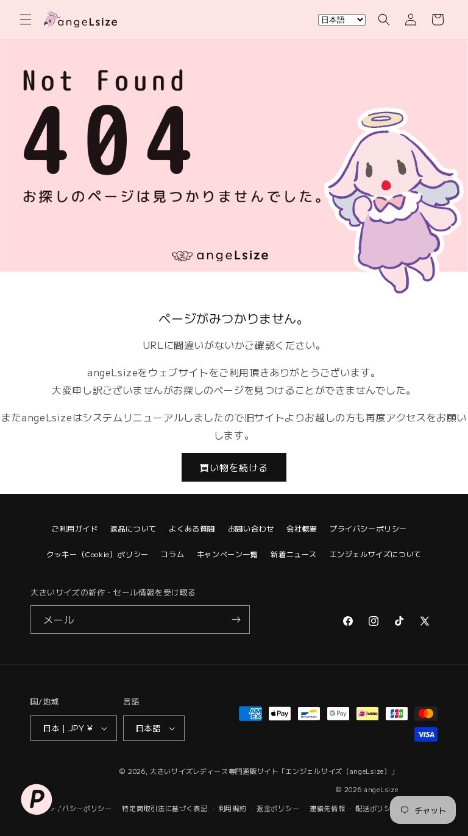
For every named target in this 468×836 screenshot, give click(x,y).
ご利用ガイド (75, 528)
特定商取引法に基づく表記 (164, 808)
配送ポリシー (376, 808)
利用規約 (232, 808)
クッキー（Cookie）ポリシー (97, 554)
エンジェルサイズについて (376, 554)
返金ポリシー (278, 808)
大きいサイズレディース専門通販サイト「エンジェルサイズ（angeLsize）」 (274, 771)
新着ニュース (294, 554)
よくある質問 (192, 528)
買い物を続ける (234, 467)
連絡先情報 (328, 808)
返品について (133, 528)
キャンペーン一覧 (227, 554)
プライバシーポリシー (368, 528)
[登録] (235, 619)
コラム (172, 554)
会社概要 (301, 528)
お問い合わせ (251, 528)
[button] (25, 19)
